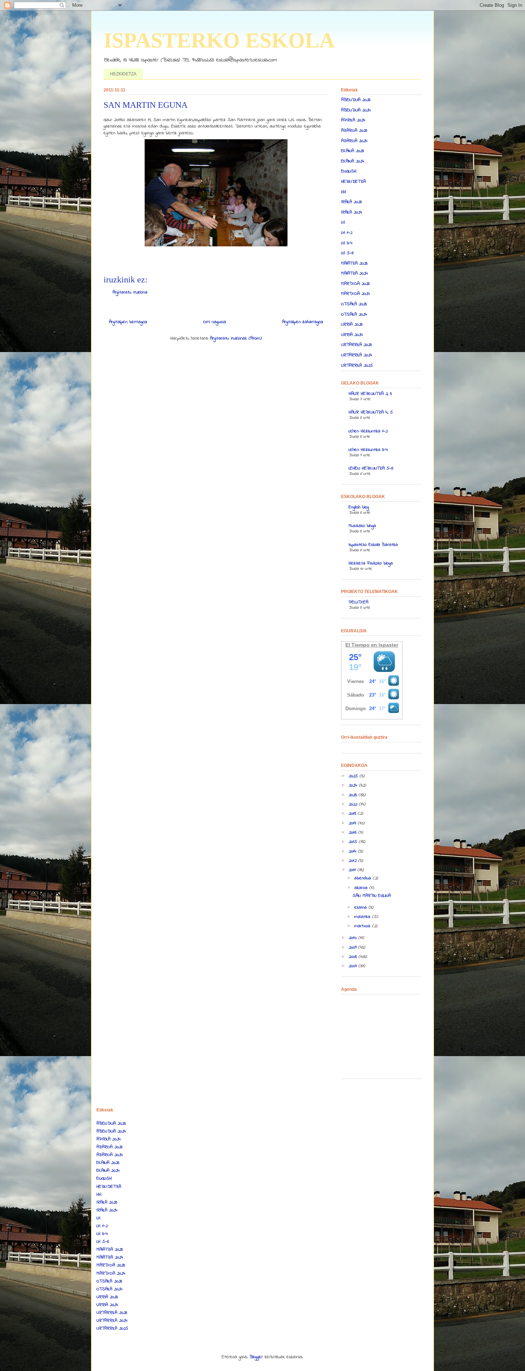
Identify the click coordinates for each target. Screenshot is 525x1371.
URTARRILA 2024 (356, 355)
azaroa (361, 887)
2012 (353, 860)
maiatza (363, 916)
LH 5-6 (347, 253)
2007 (354, 966)
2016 (353, 832)
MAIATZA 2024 (354, 273)
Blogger (256, 1357)
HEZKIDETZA (123, 73)
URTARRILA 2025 (357, 365)
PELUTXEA (358, 602)
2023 (354, 795)
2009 (353, 947)
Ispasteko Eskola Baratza (373, 544)
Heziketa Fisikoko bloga (371, 563)
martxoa (363, 926)
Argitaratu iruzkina (130, 292)
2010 (353, 937)
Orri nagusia (214, 321)
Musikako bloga (362, 525)
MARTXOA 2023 (355, 283)
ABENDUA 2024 (356, 110)
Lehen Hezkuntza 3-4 (368, 449)
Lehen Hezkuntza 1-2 (368, 431)
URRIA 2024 (352, 334)
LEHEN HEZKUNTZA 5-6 (371, 468)
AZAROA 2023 (354, 130)
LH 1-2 (346, 232)
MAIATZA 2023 (354, 263)
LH (343, 222)
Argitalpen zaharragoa (302, 321)
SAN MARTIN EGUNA (371, 895)
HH (343, 192)
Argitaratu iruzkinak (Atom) (236, 338)
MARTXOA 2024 (355, 293)
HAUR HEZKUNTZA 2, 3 (370, 393)
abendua (363, 878)
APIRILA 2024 (353, 120)
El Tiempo (357, 645)
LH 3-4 (346, 243)
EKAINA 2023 (352, 150)
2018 (353, 813)
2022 (354, 804)
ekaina (361, 907)
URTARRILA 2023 (356, 344)
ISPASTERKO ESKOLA (219, 40)
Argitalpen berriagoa (128, 321)
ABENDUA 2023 (355, 99)
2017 (353, 823)
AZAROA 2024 (354, 140)
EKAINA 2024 (352, 161)
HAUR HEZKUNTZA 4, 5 (371, 412)
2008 (354, 956)
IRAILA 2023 (351, 202)
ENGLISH (348, 171)
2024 (354, 785)
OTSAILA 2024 (354, 314)
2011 (353, 870)
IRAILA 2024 (351, 212)
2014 (353, 851)
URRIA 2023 (351, 324)
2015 (354, 841)
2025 (354, 776)
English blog (359, 507)
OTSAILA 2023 (354, 304)
